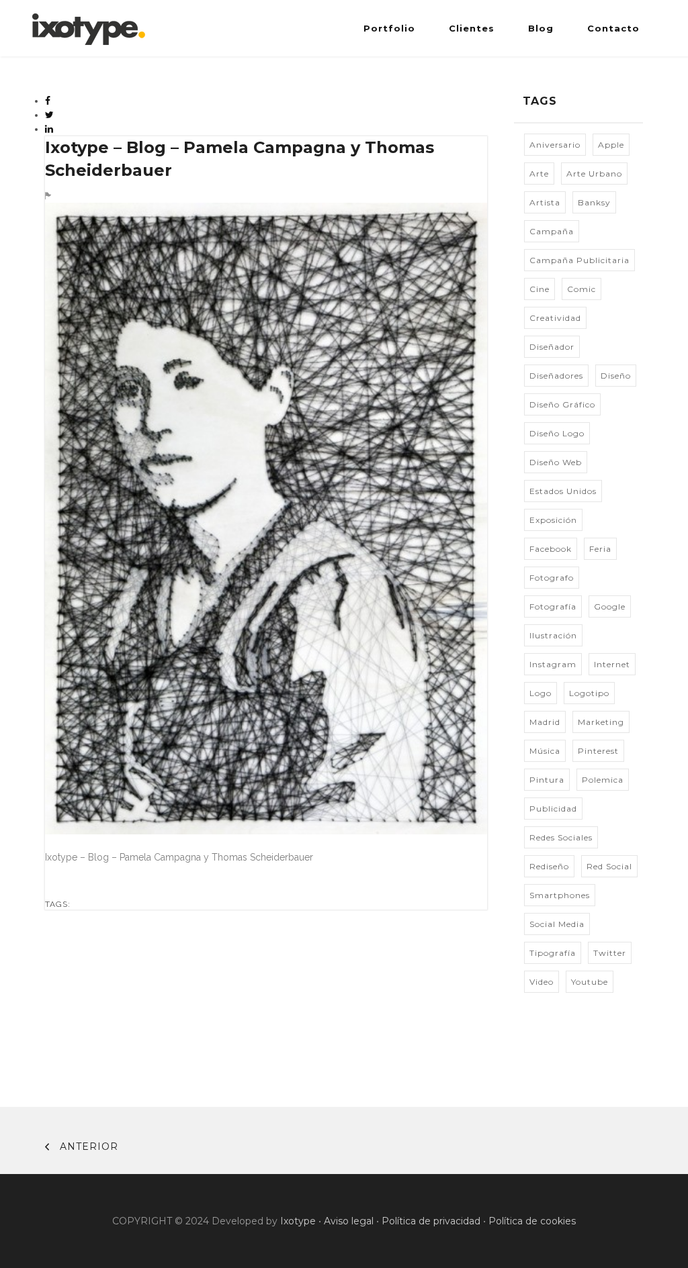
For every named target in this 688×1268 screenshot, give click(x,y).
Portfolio (389, 28)
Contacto (613, 28)
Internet (612, 664)
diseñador (551, 347)
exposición (553, 520)
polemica (603, 780)
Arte (539, 173)
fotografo (551, 578)
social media (557, 924)
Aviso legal (349, 1221)
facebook (550, 549)
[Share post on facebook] (48, 100)
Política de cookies (532, 1221)
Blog (541, 28)
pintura (546, 780)
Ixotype (298, 1221)
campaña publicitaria (579, 260)
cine (539, 289)
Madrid (544, 722)
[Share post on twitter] (49, 114)
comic (581, 289)
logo (540, 693)
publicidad (553, 808)
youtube (589, 982)
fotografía (552, 606)
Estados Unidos (563, 491)
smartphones (559, 895)
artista (544, 202)
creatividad (555, 318)
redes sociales (561, 837)
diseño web (555, 462)
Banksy (594, 202)
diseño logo (557, 433)
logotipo (589, 693)
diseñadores (556, 376)
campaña (551, 231)
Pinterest (598, 751)
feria (600, 549)
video (541, 982)
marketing (601, 722)
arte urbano (594, 173)
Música (544, 751)
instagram (552, 664)
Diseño (616, 376)
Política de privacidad (431, 1221)
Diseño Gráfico (562, 404)
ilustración (553, 635)
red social (609, 866)
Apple (611, 145)
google (610, 606)
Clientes (471, 28)
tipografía (552, 953)
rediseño (549, 866)
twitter (609, 953)
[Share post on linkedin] (49, 129)
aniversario (554, 145)
